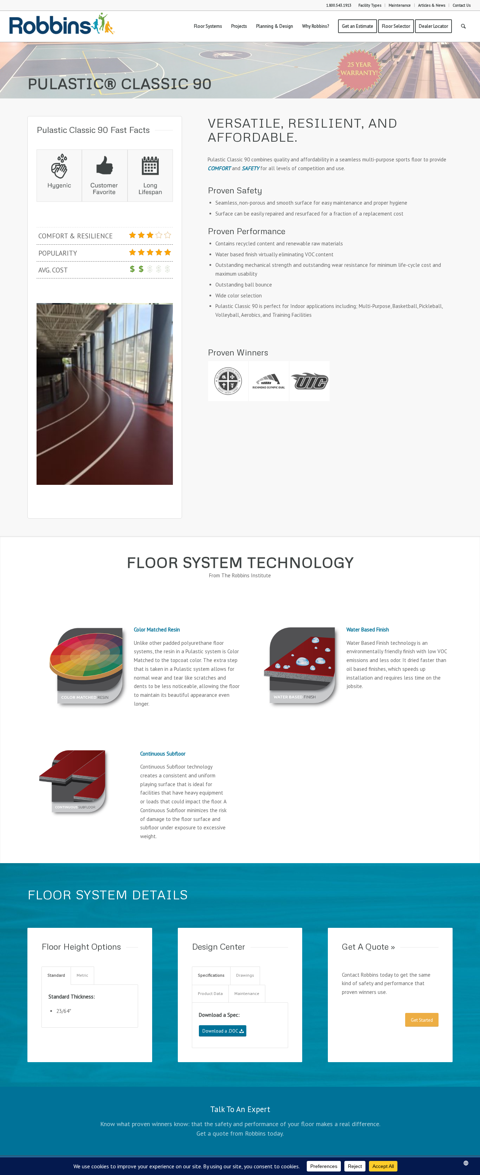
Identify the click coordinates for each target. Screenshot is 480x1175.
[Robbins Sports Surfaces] (62, 26)
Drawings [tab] (245, 975)
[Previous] (52, 394)
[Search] (463, 26)
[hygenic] (59, 175)
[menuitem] (370, 5)
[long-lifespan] (150, 175)
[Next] (157, 394)
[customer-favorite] (104, 175)
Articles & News (431, 5)
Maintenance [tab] (246, 993)
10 (127, 476)
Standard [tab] (56, 975)
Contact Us (462, 5)
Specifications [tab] (211, 975)
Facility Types (369, 5)
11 (132, 476)
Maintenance (400, 5)
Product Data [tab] (210, 993)
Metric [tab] (82, 975)
